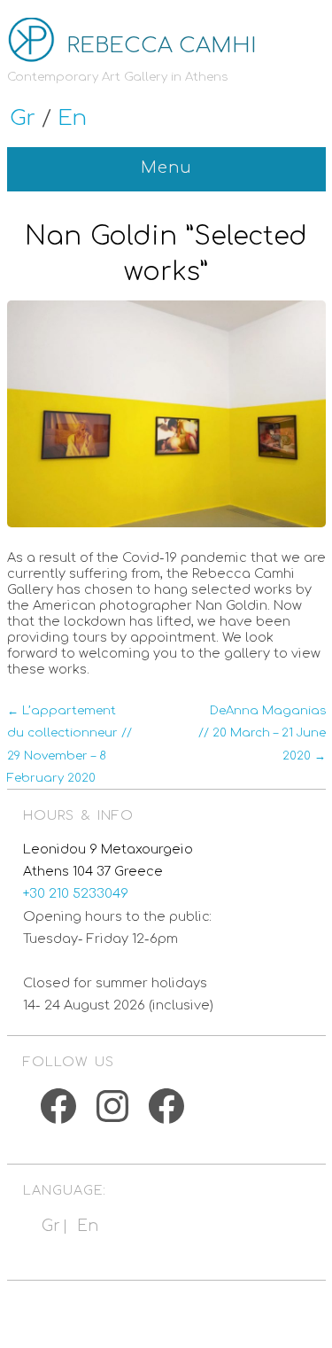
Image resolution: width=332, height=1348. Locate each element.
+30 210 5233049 (75, 893)
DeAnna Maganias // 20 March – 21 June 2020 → (262, 732)
